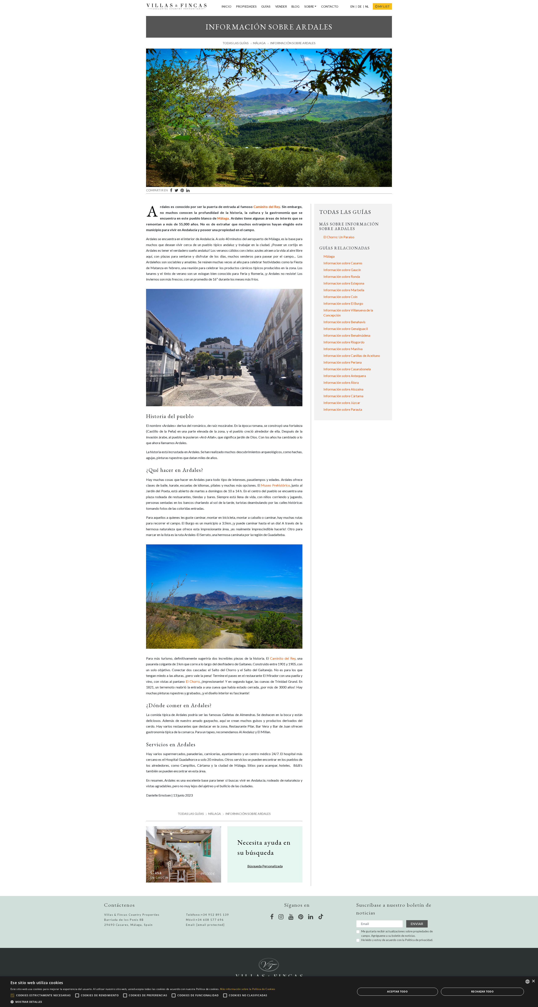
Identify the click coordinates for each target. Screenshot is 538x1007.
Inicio (226, 6)
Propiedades (246, 6)
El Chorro (193, 681)
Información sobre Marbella (343, 290)
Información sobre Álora (341, 382)
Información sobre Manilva (343, 349)
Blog (295, 6)
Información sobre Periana (342, 362)
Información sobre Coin (340, 297)
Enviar (417, 924)
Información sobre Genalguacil (345, 329)
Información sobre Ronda (341, 276)
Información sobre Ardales (292, 43)
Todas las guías (236, 43)
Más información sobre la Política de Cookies (247, 989)
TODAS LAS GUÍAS (345, 212)
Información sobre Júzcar (341, 403)
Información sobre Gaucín (342, 270)
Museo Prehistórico (275, 485)
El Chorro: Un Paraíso (338, 237)
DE (360, 6)
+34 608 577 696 (210, 919)
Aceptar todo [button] (397, 991)
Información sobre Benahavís (344, 322)
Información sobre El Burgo (343, 303)
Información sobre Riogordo (343, 342)
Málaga (259, 43)
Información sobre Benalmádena (346, 335)
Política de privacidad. (419, 940)
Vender (281, 6)
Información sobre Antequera (344, 376)
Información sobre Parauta (342, 409)
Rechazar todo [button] (482, 991)
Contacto (329, 6)
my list (382, 6)
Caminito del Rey (266, 207)
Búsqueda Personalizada (265, 866)
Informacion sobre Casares (342, 263)
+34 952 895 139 (215, 914)
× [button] (533, 981)
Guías (265, 6)
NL (367, 6)
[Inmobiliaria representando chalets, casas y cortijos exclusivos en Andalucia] (178, 6)
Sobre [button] (309, 6)
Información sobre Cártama (343, 396)
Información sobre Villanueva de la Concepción (348, 312)
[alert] (269, 991)
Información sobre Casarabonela (347, 369)
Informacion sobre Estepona (343, 283)
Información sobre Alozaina (343, 389)
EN (352, 6)
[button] (143, 1002)
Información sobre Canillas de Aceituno (351, 355)
